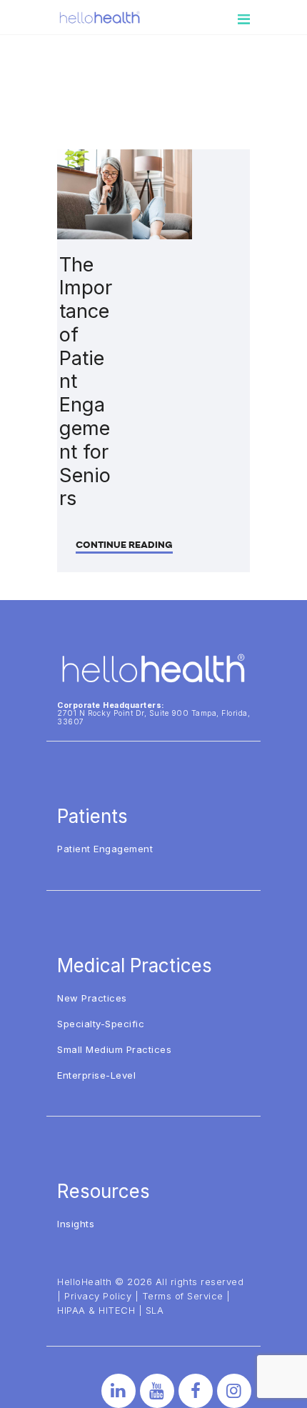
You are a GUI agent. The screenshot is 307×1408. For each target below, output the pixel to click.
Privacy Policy (97, 1296)
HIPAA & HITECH (96, 1310)
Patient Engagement (105, 848)
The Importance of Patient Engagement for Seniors (85, 382)
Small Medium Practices (114, 1049)
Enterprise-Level (96, 1075)
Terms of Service (182, 1296)
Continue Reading (124, 544)
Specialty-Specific (100, 1023)
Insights (75, 1223)
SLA (155, 1310)
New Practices (92, 998)
